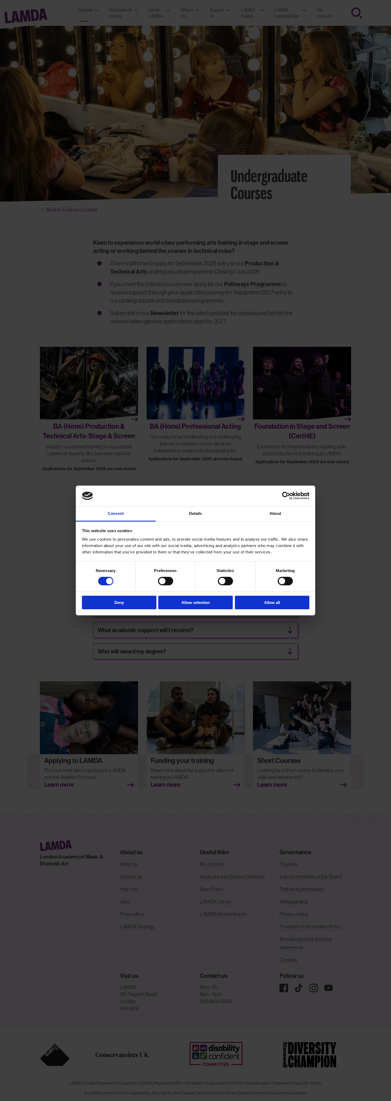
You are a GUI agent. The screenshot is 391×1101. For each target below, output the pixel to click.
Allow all (272, 602)
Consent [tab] (116, 513)
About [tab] (275, 513)
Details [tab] (195, 513)
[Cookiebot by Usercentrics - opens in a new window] (286, 496)
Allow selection (195, 602)
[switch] (165, 581)
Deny (119, 602)
